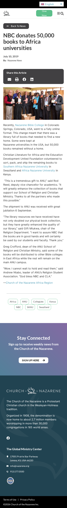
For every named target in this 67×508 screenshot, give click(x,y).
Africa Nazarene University (38, 170)
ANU (24, 301)
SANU (30, 307)
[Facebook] (8, 438)
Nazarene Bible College (29, 125)
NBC (18, 307)
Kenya (52, 301)
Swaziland (44, 307)
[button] (58, 13)
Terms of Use (9, 499)
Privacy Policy (27, 499)
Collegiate (38, 301)
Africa (13, 301)
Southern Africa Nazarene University (25, 166)
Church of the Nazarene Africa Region (29, 282)
